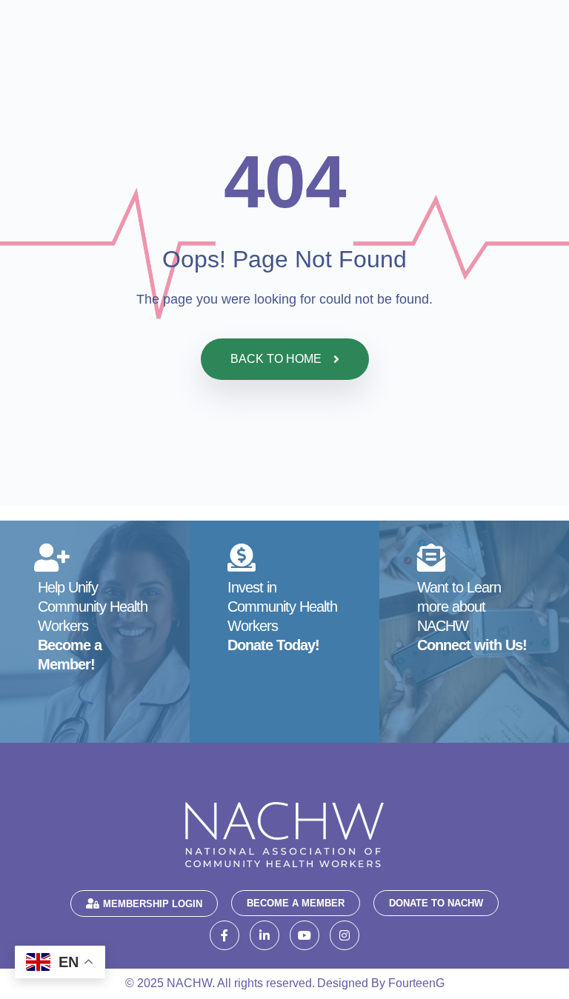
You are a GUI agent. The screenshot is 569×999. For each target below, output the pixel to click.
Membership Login (152, 903)
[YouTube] (304, 935)
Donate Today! (273, 645)
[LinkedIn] (264, 935)
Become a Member (296, 903)
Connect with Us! (472, 645)
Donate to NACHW (436, 903)
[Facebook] (224, 935)
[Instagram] (344, 935)
